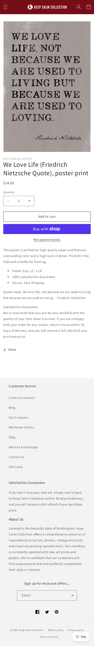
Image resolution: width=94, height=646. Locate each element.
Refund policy (56, 630)
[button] (5, 7)
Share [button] (12, 349)
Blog (12, 408)
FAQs (12, 437)
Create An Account (22, 398)
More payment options (47, 239)
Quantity (8, 192)
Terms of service (49, 636)
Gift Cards (16, 467)
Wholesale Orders (21, 427)
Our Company (18, 417)
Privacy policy (76, 630)
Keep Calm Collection (31, 630)
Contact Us (16, 457)
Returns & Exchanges (23, 447)
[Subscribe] (72, 595)
